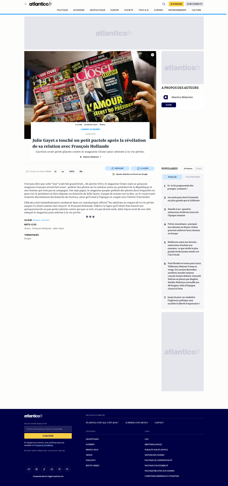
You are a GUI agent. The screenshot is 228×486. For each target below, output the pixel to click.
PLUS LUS (172, 177)
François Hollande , (42, 228)
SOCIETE (128, 10)
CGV (147, 439)
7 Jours (199, 168)
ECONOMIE (79, 10)
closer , (28, 228)
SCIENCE (158, 10)
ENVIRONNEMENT (177, 10)
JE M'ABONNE (176, 4)
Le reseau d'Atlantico (137, 422)
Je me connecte (194, 4)
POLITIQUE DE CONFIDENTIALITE (158, 460)
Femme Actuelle (41, 220)
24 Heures (188, 168)
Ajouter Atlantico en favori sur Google (132, 174)
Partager (119, 168)
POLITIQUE (62, 10)
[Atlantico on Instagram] (59, 469)
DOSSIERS (90, 444)
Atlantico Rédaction (91, 157)
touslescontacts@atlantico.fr (48, 476)
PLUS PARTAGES (193, 177)
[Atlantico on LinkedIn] (52, 469)
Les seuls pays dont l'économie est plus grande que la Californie (184, 199)
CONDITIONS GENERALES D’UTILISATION (162, 476)
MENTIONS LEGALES (153, 444)
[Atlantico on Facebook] (44, 469)
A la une (78, 125)
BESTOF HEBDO (92, 465)
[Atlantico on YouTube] (67, 469)
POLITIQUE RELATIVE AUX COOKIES (159, 471)
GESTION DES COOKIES (154, 455)
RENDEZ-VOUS (92, 450)
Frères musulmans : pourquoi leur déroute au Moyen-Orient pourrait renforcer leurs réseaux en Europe (184, 229)
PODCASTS (90, 460)
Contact (159, 422)
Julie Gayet (58, 228)
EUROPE (115, 10)
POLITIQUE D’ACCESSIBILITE (156, 465)
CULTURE (196, 10)
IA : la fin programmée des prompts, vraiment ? (180, 187)
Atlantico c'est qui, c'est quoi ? (102, 422)
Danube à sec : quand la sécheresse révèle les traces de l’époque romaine (183, 212)
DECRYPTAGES (92, 439)
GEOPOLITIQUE (97, 10)
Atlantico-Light (91, 125)
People (102, 125)
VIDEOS (89, 455)
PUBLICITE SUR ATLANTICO (156, 450)
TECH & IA (144, 10)
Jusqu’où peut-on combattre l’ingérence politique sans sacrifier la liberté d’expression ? (184, 300)
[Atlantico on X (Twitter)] (37, 469)
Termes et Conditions (44, 445)
